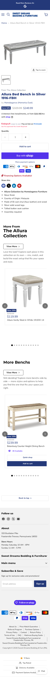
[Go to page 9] (31, 345)
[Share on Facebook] (3, 186)
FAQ (19, 635)
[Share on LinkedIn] (14, 186)
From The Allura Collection (13, 90)
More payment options (25, 162)
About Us (13, 626)
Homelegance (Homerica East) (18, 102)
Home (4, 23)
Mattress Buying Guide (33, 635)
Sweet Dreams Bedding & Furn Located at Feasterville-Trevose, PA (23, 639)
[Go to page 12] (38, 345)
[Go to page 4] (19, 345)
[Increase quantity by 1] (25, 137)
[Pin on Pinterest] (19, 186)
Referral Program (15, 629)
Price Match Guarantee (29, 626)
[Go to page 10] (33, 345)
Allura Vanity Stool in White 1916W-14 (25, 320)
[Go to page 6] (23, 345)
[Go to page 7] (26, 345)
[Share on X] (9, 186)
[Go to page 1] (12, 345)
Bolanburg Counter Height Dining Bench (26, 446)
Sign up (40, 583)
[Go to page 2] (14, 345)
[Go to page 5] (21, 345)
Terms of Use (9, 635)
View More (12, 246)
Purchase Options (32, 629)
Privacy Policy (12, 632)
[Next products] (45, 305)
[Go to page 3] (16, 345)
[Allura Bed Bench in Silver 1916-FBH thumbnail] (6, 80)
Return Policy (35, 632)
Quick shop (27, 457)
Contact (24, 632)
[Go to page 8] (28, 345)
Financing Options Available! (17, 175)
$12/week (38, 124)
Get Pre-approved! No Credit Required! (14, 126)
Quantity (5, 131)
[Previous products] (5, 305)
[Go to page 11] (35, 345)
